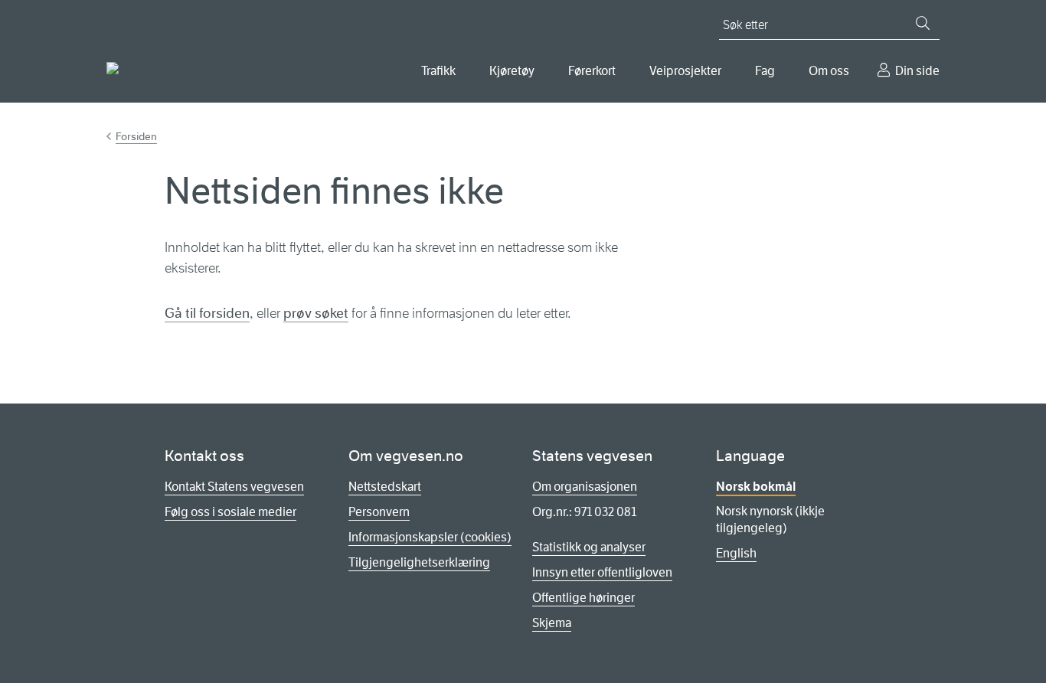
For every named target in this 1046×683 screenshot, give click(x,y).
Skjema (551, 623)
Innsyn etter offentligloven (602, 572)
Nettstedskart (384, 486)
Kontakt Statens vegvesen (234, 486)
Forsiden (136, 136)
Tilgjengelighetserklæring (419, 562)
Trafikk (438, 71)
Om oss (829, 71)
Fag (765, 71)
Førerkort (592, 71)
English (736, 553)
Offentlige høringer (583, 597)
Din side (917, 71)
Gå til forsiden (207, 313)
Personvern (379, 512)
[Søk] (923, 23)
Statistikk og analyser (589, 547)
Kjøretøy (511, 71)
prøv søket (315, 313)
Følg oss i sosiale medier (230, 512)
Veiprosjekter (685, 71)
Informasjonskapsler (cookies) (430, 537)
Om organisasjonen (584, 486)
